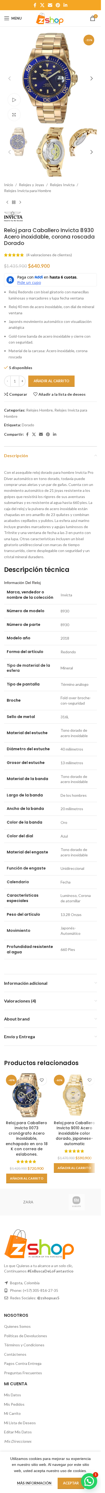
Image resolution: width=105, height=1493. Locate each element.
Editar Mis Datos (18, 1432)
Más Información (34, 1483)
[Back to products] (13, 202)
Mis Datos (12, 1395)
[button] (9, 78)
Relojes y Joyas (31, 184)
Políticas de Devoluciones (25, 1335)
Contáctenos (15, 1354)
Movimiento (18, 930)
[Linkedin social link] (65, 5)
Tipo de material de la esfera (28, 668)
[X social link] (42, 5)
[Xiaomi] (76, 1202)
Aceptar (71, 1483)
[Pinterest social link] (58, 5)
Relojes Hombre (39, 410)
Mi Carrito (12, 1413)
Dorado (28, 425)
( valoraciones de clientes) (49, 255)
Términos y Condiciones (24, 1345)
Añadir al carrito (51, 381)
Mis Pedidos (14, 1404)
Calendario (18, 882)
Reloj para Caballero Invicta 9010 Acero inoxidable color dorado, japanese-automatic (74, 1133)
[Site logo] (50, 18)
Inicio (8, 184)
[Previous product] (7, 202)
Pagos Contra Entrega (22, 1363)
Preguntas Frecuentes (23, 1373)
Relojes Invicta (62, 184)
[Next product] (20, 202)
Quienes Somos (17, 1326)
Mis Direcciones (17, 1441)
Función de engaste (26, 868)
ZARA (28, 1202)
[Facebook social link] (35, 5)
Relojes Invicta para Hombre (27, 190)
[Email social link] (50, 5)
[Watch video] (14, 100)
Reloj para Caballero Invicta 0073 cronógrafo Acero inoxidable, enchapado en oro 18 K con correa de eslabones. (27, 1138)
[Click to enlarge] (14, 115)
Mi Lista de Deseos (20, 1422)
